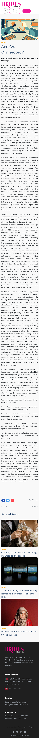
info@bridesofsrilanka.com (16, 702)
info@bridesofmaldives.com (16, 705)
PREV (4, 506)
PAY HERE (26, 11)
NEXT (34, 506)
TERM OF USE (25, 735)
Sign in (5, 11)
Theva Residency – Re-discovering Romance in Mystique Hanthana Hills (19, 593)
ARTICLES (4, 42)
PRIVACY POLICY (15, 735)
